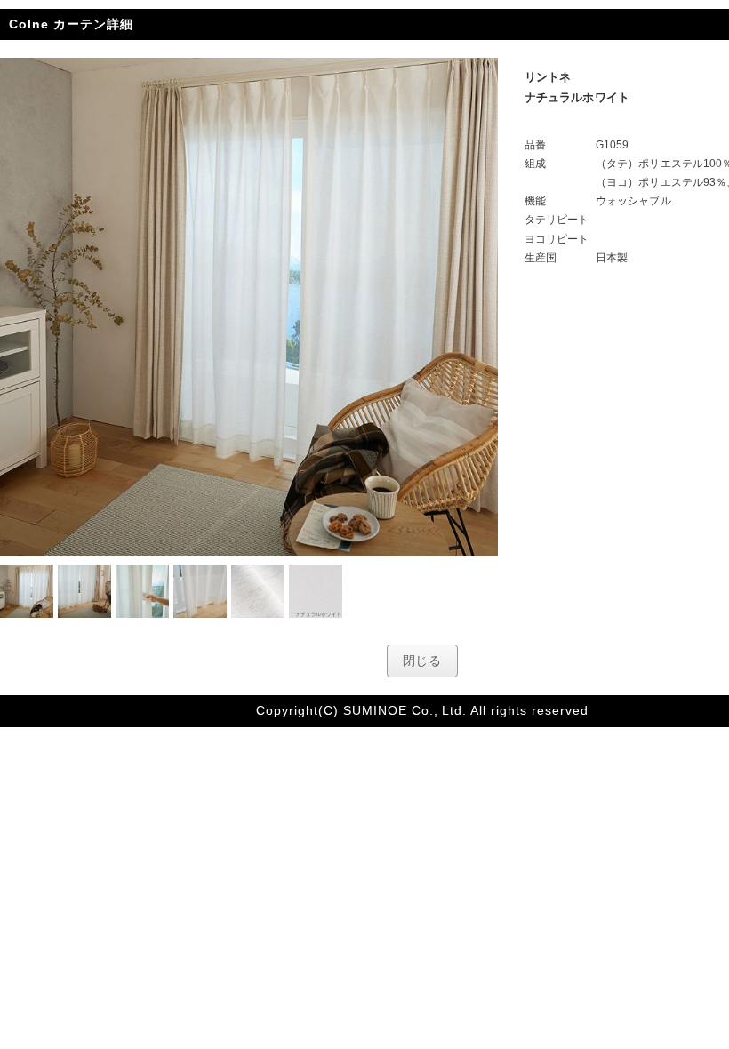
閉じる (423, 660)
